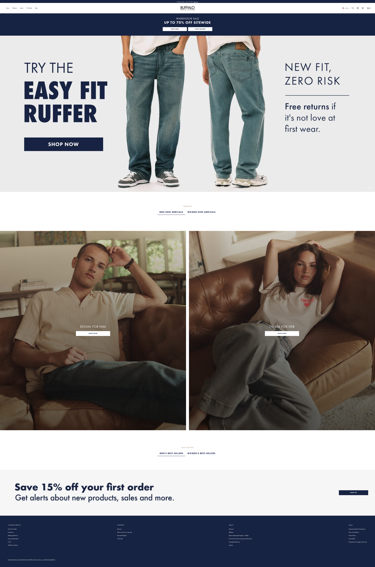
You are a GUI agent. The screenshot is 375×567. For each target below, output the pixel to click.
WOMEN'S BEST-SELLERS (201, 453)
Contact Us (11, 532)
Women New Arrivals (201, 212)
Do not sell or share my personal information (240, 539)
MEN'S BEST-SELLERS (171, 453)
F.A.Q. (9, 542)
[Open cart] (368, 8)
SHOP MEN (175, 29)
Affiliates (231, 532)
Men (7, 8)
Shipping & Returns (13, 535)
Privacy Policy (352, 535)
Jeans (21, 8)
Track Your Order (12, 529)
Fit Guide (29, 8)
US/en (346, 8)
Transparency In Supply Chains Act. (358, 542)
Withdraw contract (13, 545)
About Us (231, 529)
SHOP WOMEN (200, 29)
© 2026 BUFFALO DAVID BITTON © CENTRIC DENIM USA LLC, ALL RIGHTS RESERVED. (31, 560)
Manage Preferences (234, 542)
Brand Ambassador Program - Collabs (239, 535)
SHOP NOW (93, 333)
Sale (36, 8)
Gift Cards (120, 539)
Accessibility (352, 539)
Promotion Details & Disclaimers (357, 529)
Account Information (13, 539)
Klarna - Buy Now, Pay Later (124, 532)
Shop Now (195, 1)
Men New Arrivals (171, 212)
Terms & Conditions (354, 532)
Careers (231, 545)
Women (14, 8)
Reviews (119, 529)
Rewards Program (122, 535)
